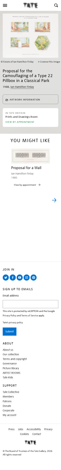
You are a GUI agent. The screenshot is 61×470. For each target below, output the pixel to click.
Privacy (48, 429)
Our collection (11, 354)
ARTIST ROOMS (11, 373)
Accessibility (34, 429)
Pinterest (34, 280)
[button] (56, 5)
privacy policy (16, 322)
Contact (36, 434)
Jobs (20, 429)
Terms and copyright (15, 359)
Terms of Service (29, 315)
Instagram (27, 280)
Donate (7, 406)
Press (11, 429)
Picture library (11, 368)
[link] (18, 61)
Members (8, 396)
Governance (10, 363)
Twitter (6, 280)
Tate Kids (8, 377)
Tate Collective (11, 392)
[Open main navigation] (11, 5)
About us (8, 350)
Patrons (7, 401)
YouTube (20, 280)
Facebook (13, 280)
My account (9, 415)
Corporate (8, 410)
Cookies (24, 434)
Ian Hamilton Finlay (22, 87)
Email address (11, 295)
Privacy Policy (9, 315)
